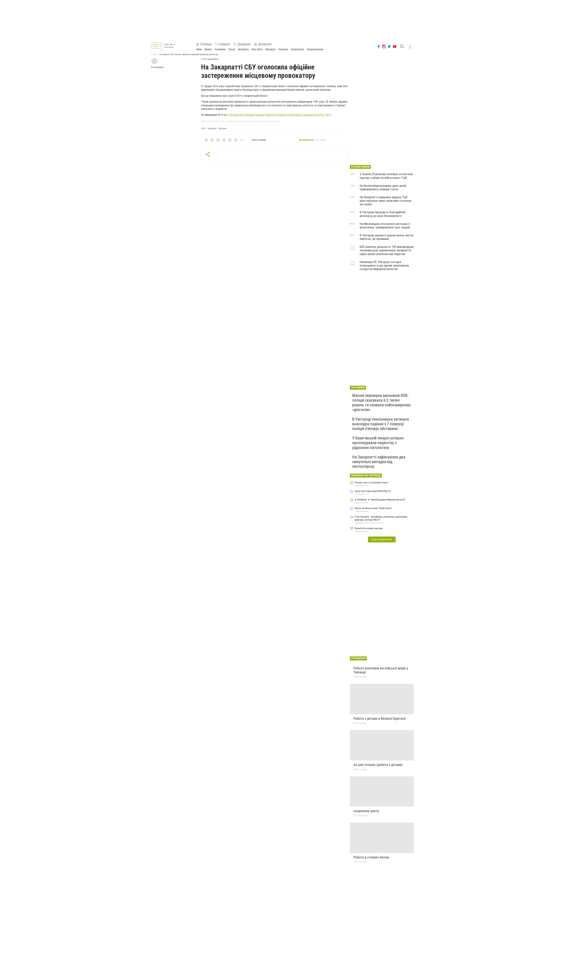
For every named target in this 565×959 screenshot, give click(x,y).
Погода (232, 49)
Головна (206, 44)
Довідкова (283, 49)
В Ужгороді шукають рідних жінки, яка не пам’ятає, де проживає (386, 237)
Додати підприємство (382, 539)
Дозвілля (264, 44)
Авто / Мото (257, 49)
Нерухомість (243, 49)
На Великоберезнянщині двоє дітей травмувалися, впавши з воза (383, 187)
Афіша (199, 49)
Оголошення (220, 49)
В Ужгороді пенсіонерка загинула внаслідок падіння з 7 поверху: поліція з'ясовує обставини (380, 424)
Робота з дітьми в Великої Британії (379, 718)
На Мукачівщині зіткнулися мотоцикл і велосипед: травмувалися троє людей (385, 225)
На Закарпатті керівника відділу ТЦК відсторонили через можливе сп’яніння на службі (385, 200)
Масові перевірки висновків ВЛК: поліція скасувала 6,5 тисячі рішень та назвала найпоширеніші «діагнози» (381, 402)
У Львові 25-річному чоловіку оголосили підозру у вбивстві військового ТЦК (386, 175)
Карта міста (270, 49)
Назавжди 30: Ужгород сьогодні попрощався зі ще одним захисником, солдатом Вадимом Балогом (384, 265)
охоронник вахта (366, 811)
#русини (222, 128)
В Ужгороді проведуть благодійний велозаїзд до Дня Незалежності (382, 213)
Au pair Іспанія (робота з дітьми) (378, 765)
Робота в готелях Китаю (371, 857)
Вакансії (208, 49)
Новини (224, 44)
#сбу (203, 128)
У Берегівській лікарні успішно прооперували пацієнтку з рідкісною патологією (378, 443)
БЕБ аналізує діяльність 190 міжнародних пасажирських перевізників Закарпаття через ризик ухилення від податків (387, 250)
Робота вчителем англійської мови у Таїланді (380, 670)
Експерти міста (297, 49)
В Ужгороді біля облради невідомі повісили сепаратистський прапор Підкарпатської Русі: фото (279, 114)
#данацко (212, 128)
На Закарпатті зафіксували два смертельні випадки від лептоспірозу (378, 462)
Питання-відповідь (315, 49)
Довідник (244, 44)
